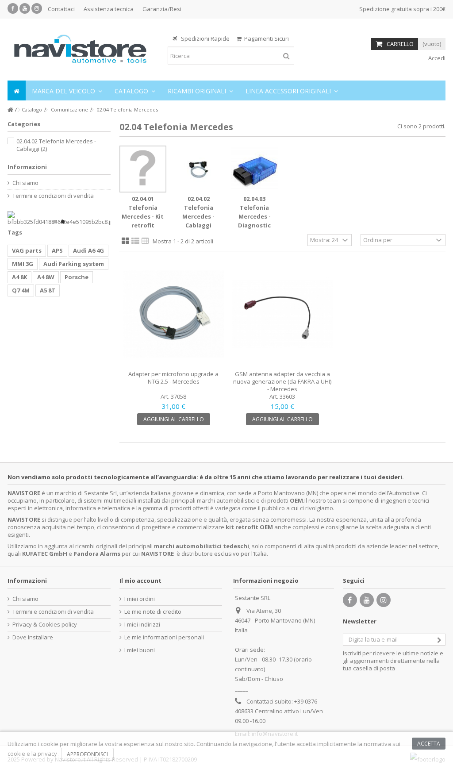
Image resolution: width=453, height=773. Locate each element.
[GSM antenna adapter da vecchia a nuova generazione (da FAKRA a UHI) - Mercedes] (282, 314)
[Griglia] (125, 241)
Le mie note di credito (152, 611)
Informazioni (27, 167)
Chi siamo (25, 183)
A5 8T (47, 290)
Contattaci (61, 9)
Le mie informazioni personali (164, 637)
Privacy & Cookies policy (44, 624)
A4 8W (45, 277)
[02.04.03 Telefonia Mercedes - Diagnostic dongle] (254, 169)
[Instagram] (36, 8)
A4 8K (19, 277)
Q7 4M (21, 290)
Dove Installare (32, 637)
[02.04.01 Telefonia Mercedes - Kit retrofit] (142, 169)
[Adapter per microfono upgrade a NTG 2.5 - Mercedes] (173, 314)
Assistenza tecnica (109, 9)
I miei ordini (139, 599)
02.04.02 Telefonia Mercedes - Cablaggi (56, 145)
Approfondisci (87, 754)
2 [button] (63, 221)
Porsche (76, 277)
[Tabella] (145, 241)
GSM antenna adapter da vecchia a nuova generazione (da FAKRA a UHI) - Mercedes (282, 381)
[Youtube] (24, 8)
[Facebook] (13, 8)
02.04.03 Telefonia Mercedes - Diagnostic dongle (254, 216)
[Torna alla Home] (10, 109)
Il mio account (140, 581)
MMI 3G (22, 264)
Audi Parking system (73, 264)
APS (57, 250)
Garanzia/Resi (161, 9)
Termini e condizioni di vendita (53, 196)
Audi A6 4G (88, 250)
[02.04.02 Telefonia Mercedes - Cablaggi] (198, 169)
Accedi (436, 58)
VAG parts (27, 250)
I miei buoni (139, 650)
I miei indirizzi (142, 624)
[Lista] (135, 241)
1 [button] (55, 221)
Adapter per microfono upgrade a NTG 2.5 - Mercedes (173, 377)
